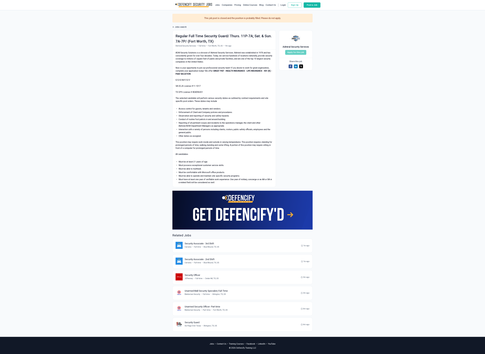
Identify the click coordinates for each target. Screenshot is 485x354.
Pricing (237, 5)
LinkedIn (261, 344)
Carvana (188, 247)
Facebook (250, 344)
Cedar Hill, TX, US (212, 278)
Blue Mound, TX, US (211, 247)
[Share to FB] (290, 66)
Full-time (202, 46)
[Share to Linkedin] (296, 66)
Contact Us (271, 5)
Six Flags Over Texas (193, 326)
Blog (261, 5)
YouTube (271, 344)
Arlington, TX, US (219, 294)
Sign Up (295, 5)
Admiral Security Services (186, 46)
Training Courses (236, 344)
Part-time (207, 310)
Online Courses (250, 5)
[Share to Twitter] (301, 66)
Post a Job (312, 5)
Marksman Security (192, 294)
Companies (227, 5)
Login (283, 5)
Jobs (217, 5)
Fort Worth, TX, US (215, 46)
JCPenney (189, 278)
